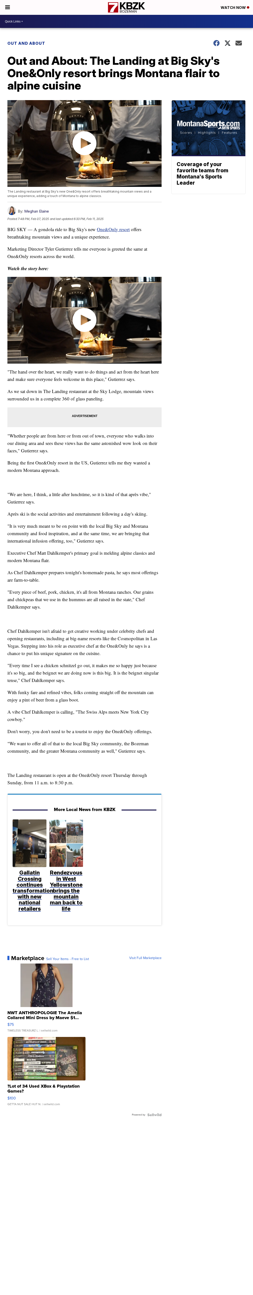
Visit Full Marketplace (145, 958)
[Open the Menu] (7, 7)
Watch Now (234, 7)
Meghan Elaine (36, 211)
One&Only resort (113, 229)
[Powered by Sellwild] (154, 1115)
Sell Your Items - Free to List (67, 959)
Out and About (26, 43)
